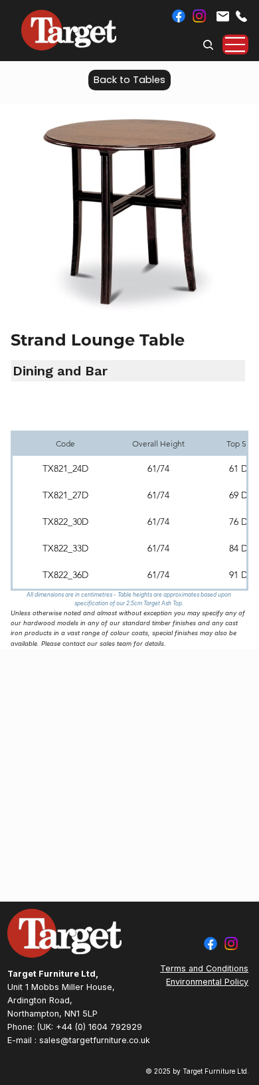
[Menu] (235, 44)
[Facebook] (178, 16)
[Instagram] (199, 16)
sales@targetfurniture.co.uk (94, 1040)
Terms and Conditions (204, 968)
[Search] (208, 44)
